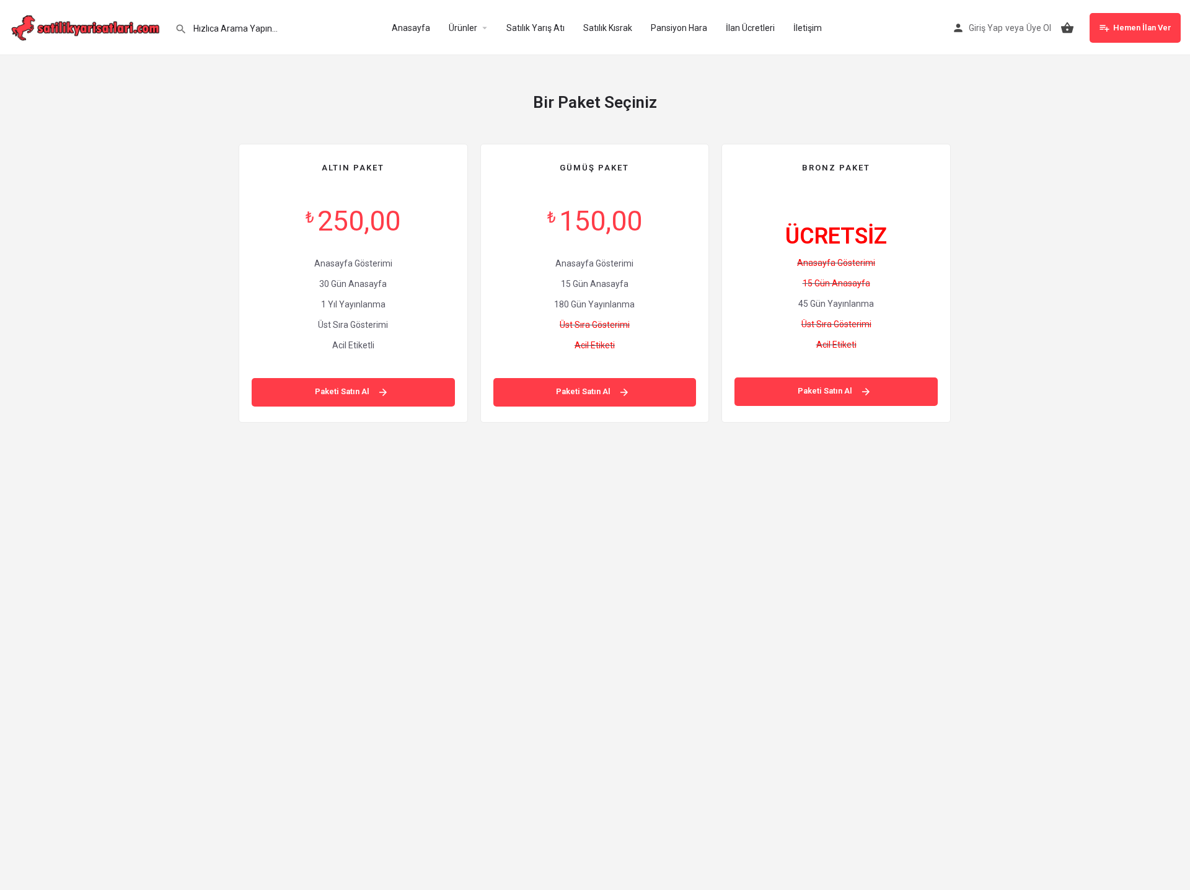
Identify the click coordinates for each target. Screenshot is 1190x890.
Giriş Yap (986, 28)
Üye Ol (1038, 28)
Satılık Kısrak (607, 28)
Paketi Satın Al (343, 391)
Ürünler (463, 28)
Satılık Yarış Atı (535, 28)
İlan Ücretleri (750, 28)
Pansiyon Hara (679, 28)
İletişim (807, 28)
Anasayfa (411, 28)
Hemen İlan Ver (1142, 27)
